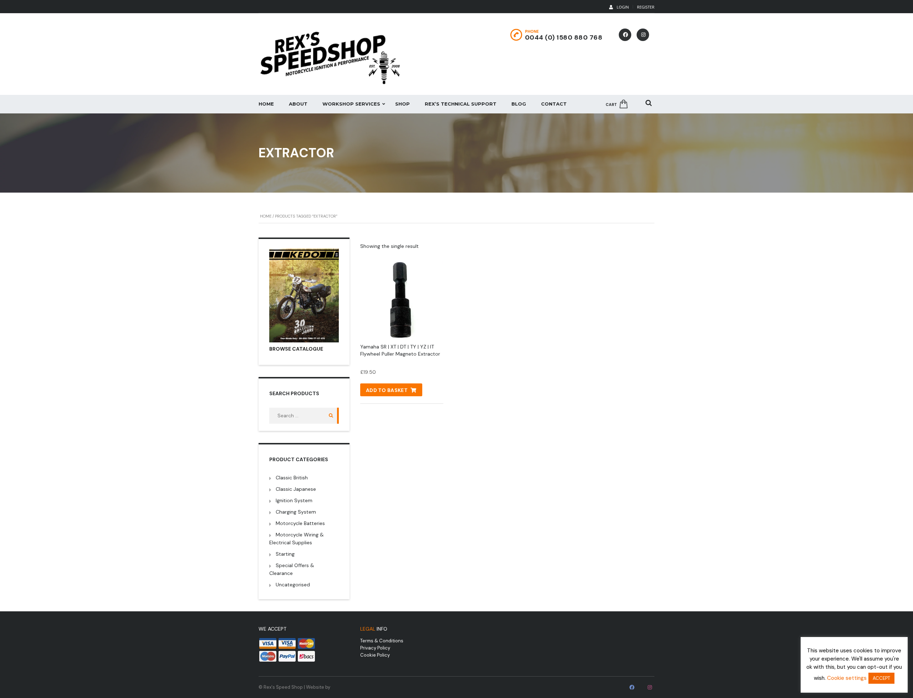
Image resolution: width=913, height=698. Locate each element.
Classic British (292, 477)
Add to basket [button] (387, 390)
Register (645, 7)
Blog (518, 104)
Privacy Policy (375, 648)
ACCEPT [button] (881, 678)
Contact (554, 104)
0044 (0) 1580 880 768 (564, 37)
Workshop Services (351, 104)
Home (266, 104)
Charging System (296, 512)
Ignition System (294, 500)
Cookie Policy (375, 655)
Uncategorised (293, 584)
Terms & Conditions (381, 641)
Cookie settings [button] (847, 678)
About (298, 104)
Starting (285, 554)
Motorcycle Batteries (300, 523)
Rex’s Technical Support (460, 104)
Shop (402, 104)
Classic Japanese (296, 489)
